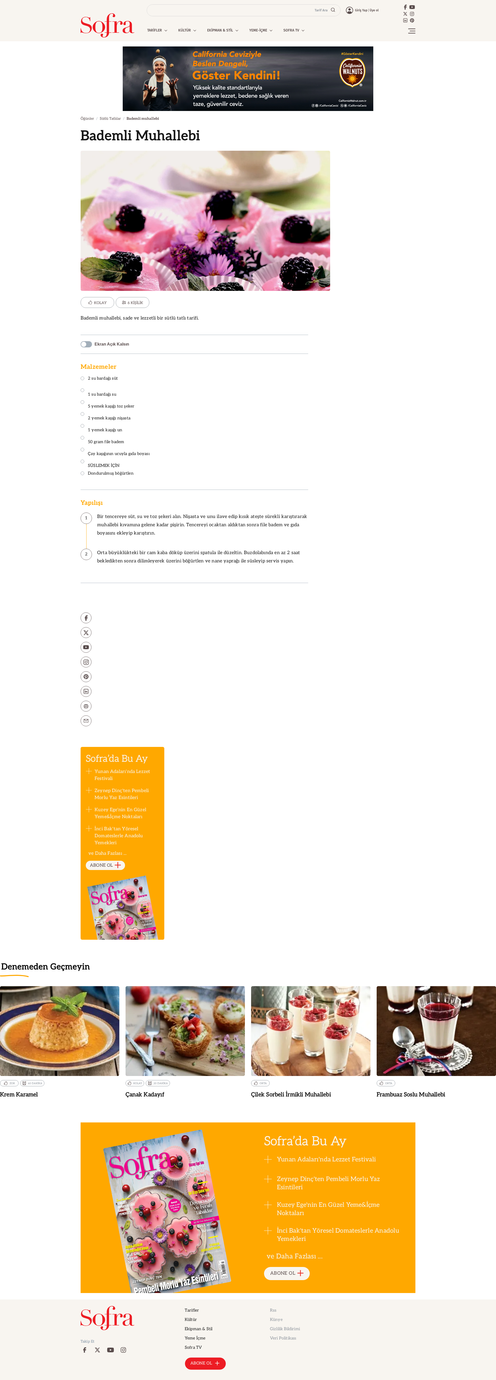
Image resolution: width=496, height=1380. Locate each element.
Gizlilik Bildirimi (285, 1329)
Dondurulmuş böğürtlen (111, 474)
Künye (276, 1319)
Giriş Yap (361, 10)
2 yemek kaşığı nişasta (109, 418)
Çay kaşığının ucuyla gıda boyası (119, 453)
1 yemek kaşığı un (105, 430)
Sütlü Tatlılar (110, 118)
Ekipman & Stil (198, 1329)
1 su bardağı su (102, 394)
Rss (273, 1310)
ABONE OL (101, 865)
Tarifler (192, 1310)
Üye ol (374, 10)
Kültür (191, 1319)
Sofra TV (193, 1347)
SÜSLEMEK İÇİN (104, 465)
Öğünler (87, 118)
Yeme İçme (195, 1338)
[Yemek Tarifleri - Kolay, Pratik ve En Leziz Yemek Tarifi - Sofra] (107, 25)
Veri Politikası (283, 1338)
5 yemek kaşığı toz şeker (111, 406)
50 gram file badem (106, 442)
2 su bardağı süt (103, 379)
